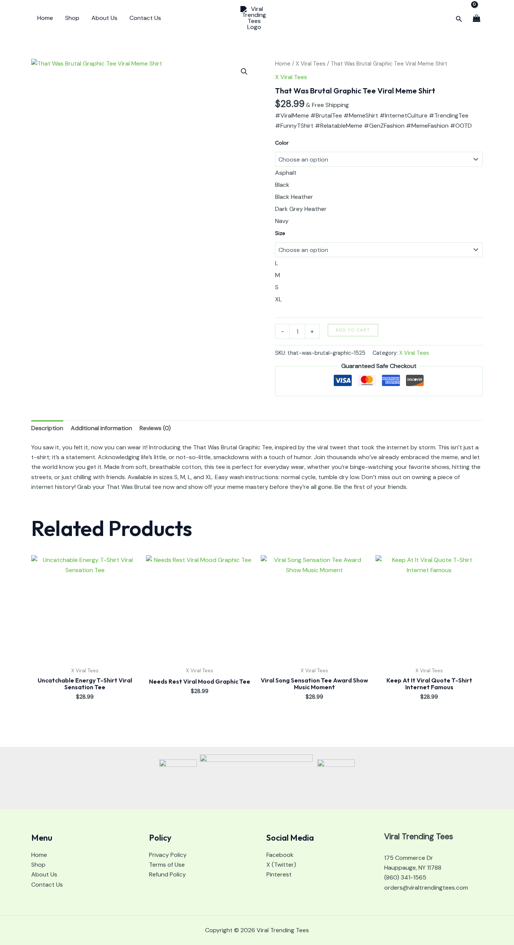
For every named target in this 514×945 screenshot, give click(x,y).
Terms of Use (167, 865)
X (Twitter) (281, 865)
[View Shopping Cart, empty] (476, 18)
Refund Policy (167, 874)
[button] (459, 18)
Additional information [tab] (101, 428)
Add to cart (353, 330)
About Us (104, 18)
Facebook (279, 855)
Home (45, 18)
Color (282, 142)
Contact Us (145, 18)
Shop (72, 18)
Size (280, 233)
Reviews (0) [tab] (155, 428)
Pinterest (279, 874)
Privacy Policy (168, 855)
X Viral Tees (310, 63)
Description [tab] (47, 428)
